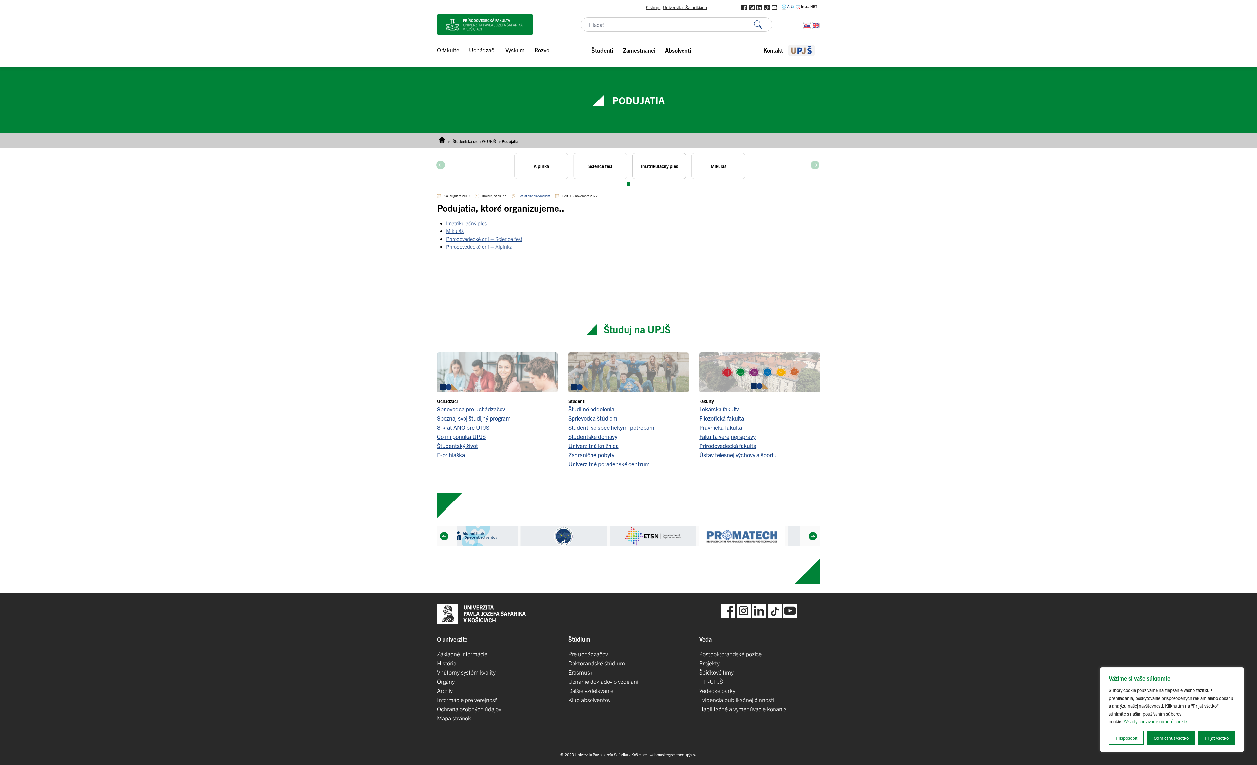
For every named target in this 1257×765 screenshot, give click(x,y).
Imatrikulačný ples (466, 223)
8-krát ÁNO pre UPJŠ (463, 427)
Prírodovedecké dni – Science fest (484, 238)
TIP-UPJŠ (711, 681)
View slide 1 (628, 184)
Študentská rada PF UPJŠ (474, 141)
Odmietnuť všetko (1171, 738)
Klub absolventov (589, 699)
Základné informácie (462, 654)
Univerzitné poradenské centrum (609, 464)
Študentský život (457, 445)
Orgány (446, 681)
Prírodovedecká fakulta (727, 445)
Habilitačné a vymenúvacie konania (743, 709)
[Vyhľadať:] (763, 24)
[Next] (813, 536)
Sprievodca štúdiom (592, 418)
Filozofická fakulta (721, 418)
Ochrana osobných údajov (469, 709)
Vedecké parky (717, 690)
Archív (445, 690)
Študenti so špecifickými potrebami (612, 427)
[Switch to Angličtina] (815, 25)
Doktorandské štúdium (596, 663)
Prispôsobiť (1127, 738)
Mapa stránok (454, 718)
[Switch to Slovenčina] (807, 25)
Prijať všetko (1217, 738)
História (446, 663)
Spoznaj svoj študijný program (474, 418)
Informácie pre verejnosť (467, 699)
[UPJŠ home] (801, 50)
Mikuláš (455, 231)
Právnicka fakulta (720, 427)
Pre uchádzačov (588, 654)
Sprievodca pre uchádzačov (471, 409)
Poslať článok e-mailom (534, 196)
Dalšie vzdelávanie (590, 690)
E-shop (653, 7)
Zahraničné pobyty (591, 455)
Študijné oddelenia (591, 409)
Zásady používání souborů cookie (1155, 721)
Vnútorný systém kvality (466, 672)
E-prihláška (451, 455)
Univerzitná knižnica (593, 445)
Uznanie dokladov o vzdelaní (603, 681)
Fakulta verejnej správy (727, 436)
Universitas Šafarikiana (685, 7)
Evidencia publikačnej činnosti (736, 699)
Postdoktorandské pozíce (730, 654)
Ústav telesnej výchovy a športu (738, 455)
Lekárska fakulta (719, 409)
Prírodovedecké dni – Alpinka (479, 246)
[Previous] (444, 536)
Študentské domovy (592, 436)
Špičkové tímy (716, 672)
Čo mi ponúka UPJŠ (461, 436)
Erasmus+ (580, 672)
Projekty (709, 663)
